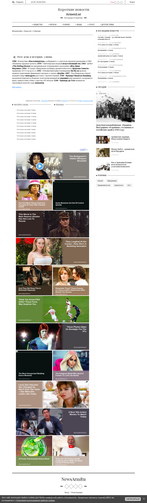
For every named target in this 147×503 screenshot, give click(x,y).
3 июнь (80, 100)
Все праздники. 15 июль (106, 61)
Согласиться (133, 499)
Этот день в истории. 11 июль (26, 123)
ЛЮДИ (79, 24)
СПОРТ (92, 24)
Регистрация (76, 492)
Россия (115, 35)
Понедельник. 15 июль (106, 67)
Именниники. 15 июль (105, 50)
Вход (67, 492)
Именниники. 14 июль (105, 78)
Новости (27, 31)
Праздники (118, 59)
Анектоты (119, 185)
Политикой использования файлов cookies (35, 500)
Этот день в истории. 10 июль (26, 126)
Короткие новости (73, 9)
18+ (129, 185)
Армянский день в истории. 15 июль (110, 56)
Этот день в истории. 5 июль (26, 139)
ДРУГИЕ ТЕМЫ (107, 24)
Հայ (111, 2)
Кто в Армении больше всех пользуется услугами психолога (121, 164)
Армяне (116, 54)
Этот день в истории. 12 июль (26, 120)
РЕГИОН (53, 24)
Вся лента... (17, 87)
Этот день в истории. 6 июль (26, 136)
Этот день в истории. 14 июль (26, 116)
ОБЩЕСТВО (38, 24)
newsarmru (64, 100)
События (36, 31)
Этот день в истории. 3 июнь (26, 110)
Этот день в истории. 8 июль (26, 132)
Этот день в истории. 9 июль (26, 129)
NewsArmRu (17, 31)
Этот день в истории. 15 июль (26, 113)
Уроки (100, 181)
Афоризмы (112, 181)
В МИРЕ (66, 24)
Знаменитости (119, 48)
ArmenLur (73, 14)
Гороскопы (118, 65)
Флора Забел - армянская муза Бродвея (122, 150)
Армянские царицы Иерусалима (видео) (120, 138)
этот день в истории (88, 100)
